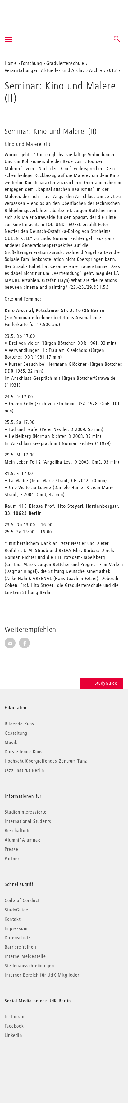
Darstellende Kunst (24, 751)
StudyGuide (106, 683)
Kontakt (13, 919)
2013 (112, 70)
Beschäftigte (18, 830)
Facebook (14, 1026)
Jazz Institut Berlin (24, 770)
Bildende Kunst (20, 723)
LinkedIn (13, 1035)
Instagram (15, 1016)
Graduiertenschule (65, 63)
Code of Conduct (22, 900)
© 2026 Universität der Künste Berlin (37, 1061)
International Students (28, 821)
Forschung (31, 63)
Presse (11, 849)
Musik (11, 742)
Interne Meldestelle (25, 956)
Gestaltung (16, 733)
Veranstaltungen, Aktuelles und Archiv (45, 70)
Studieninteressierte (26, 812)
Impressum (16, 928)
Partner (12, 858)
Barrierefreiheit (20, 947)
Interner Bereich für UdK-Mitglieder (42, 975)
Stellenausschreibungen (29, 965)
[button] (117, 39)
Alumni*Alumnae (23, 840)
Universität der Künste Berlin (29, 11)
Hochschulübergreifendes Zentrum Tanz (46, 761)
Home (11, 63)
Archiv (95, 70)
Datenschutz (17, 937)
